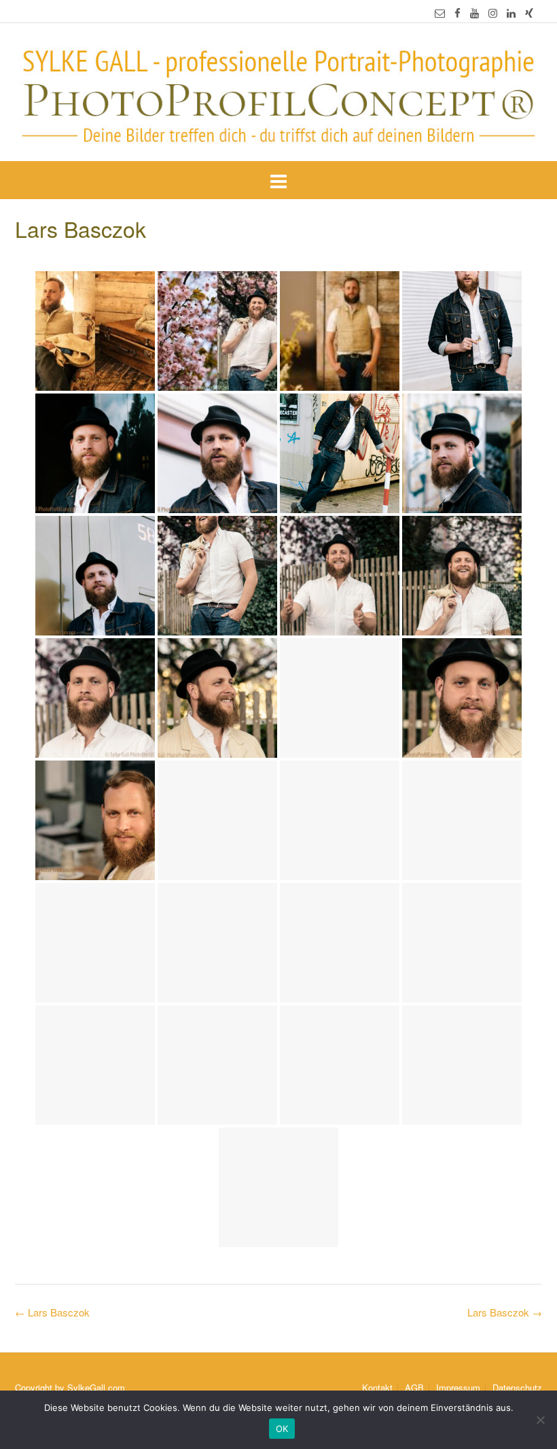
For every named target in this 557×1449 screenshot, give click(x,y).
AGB (414, 1387)
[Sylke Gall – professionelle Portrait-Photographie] (278, 93)
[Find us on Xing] (529, 12)
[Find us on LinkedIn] (511, 12)
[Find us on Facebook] (457, 12)
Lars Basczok (504, 1312)
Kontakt (377, 1387)
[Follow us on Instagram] (493, 12)
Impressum (458, 1387)
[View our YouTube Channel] (474, 12)
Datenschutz (517, 1387)
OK (282, 1428)
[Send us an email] (440, 12)
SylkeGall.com (96, 1387)
